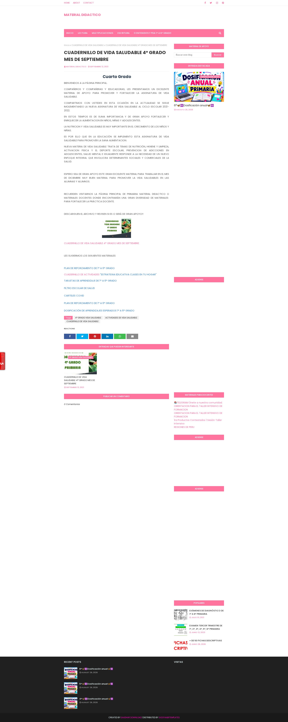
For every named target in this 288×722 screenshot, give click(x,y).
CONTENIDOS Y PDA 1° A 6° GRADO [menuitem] (152, 33)
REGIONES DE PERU (184, 427)
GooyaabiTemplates (169, 717)
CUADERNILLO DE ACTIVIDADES (82, 274)
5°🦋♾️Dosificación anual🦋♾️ (96, 683)
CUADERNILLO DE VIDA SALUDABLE (88, 45)
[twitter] (211, 3)
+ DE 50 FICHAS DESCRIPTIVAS (205, 640)
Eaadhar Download (131, 717)
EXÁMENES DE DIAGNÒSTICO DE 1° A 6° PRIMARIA (206, 612)
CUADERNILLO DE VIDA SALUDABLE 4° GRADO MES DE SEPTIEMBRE (101, 243)
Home (67, 2)
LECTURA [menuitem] (83, 33)
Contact (88, 2)
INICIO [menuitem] (70, 33)
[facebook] (205, 3)
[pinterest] (222, 3)
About (76, 2)
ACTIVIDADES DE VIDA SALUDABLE (121, 317)
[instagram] (217, 3)
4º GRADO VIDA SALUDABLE (88, 317)
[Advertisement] (187, 220)
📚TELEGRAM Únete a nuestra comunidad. (198, 402)
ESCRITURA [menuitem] (124, 33)
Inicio (67, 45)
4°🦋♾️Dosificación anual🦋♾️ (96, 698)
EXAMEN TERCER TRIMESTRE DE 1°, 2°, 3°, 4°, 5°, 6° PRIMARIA (205, 627)
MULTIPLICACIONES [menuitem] (102, 33)
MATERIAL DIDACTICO (82, 14)
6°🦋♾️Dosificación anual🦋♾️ (194, 105)
